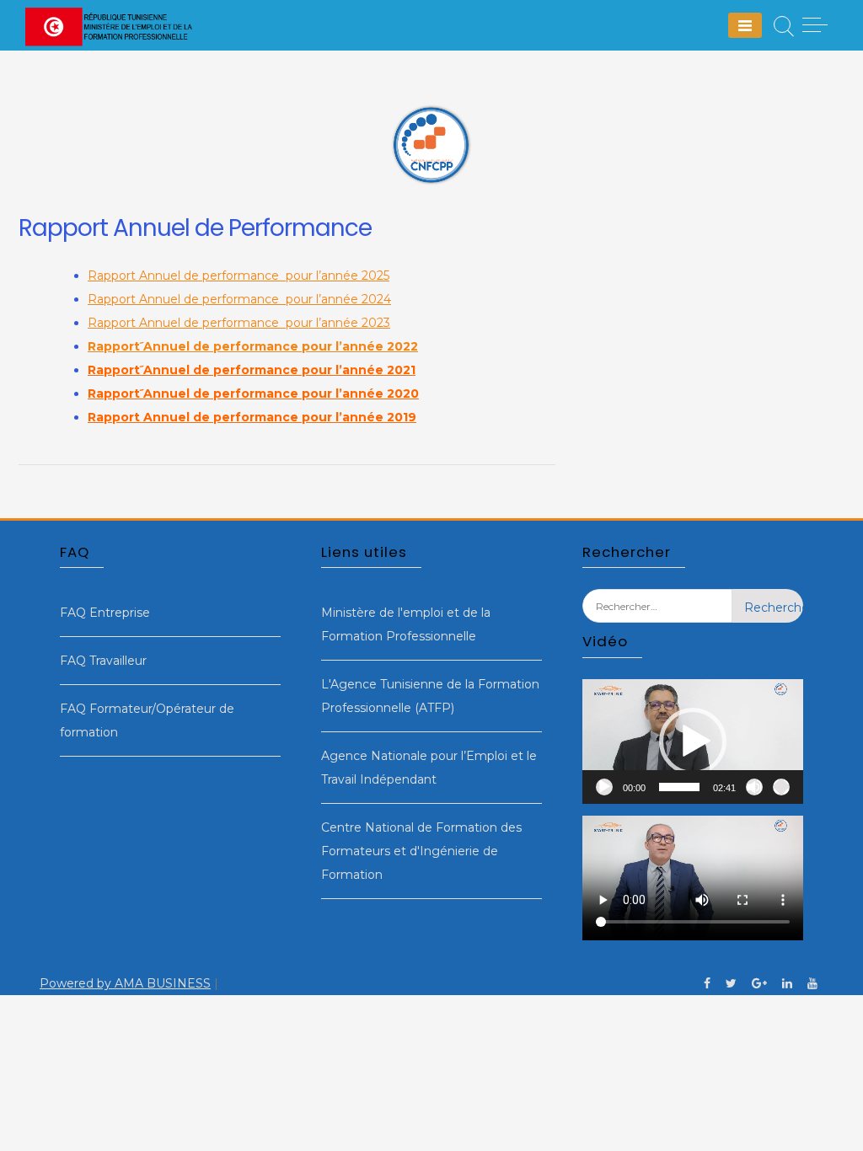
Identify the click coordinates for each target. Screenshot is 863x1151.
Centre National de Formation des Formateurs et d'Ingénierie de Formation (421, 851)
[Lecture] (604, 787)
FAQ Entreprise (105, 612)
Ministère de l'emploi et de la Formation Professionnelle (405, 624)
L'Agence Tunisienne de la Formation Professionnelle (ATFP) (430, 696)
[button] (692, 741)
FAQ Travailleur (103, 660)
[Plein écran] (781, 787)
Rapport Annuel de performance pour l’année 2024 (239, 299)
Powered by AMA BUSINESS (125, 983)
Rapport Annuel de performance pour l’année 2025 (238, 275)
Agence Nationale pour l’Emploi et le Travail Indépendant (429, 767)
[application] (692, 741)
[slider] (679, 787)
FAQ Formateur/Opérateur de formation (147, 720)
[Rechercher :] (657, 618)
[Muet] (754, 787)
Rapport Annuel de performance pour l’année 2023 (239, 322)
